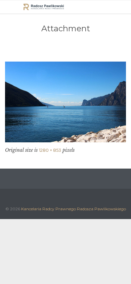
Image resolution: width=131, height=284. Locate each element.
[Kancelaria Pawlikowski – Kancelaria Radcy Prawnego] (44, 6)
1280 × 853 (50, 150)
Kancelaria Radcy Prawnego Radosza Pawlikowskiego (73, 208)
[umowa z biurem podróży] (65, 102)
